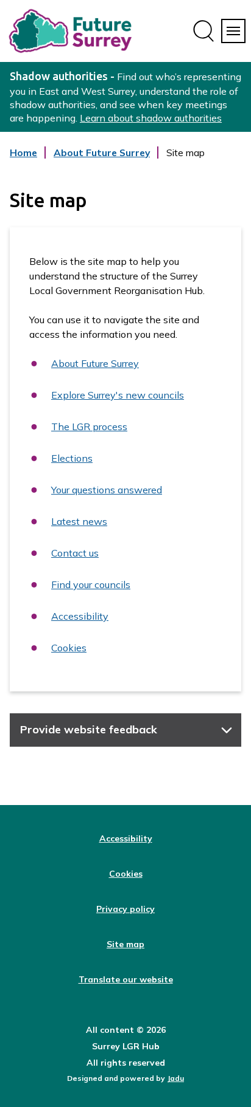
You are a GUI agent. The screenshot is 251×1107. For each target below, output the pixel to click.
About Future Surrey (102, 159)
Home (23, 152)
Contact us (75, 553)
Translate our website (126, 979)
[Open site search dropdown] (203, 31)
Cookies (69, 648)
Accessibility (79, 616)
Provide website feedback (88, 729)
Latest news (79, 521)
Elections (72, 458)
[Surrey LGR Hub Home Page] (70, 31)
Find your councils (90, 584)
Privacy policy (125, 908)
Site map (125, 944)
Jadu (175, 1078)
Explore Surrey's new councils (117, 395)
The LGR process (89, 426)
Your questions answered (106, 490)
